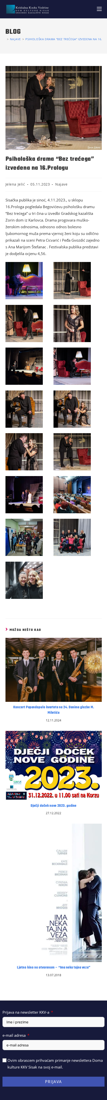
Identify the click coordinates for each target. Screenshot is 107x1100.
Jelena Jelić (15, 184)
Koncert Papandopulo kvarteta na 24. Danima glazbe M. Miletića (53, 710)
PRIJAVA (53, 1081)
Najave (61, 184)
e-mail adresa (14, 1035)
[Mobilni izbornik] (99, 9)
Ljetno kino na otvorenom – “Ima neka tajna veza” (53, 968)
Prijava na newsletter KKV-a (25, 1012)
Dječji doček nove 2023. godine (53, 806)
